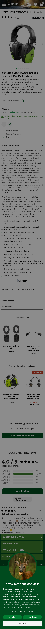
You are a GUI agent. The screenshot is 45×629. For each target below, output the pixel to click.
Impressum (30, 611)
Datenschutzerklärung (18, 611)
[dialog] (22, 314)
